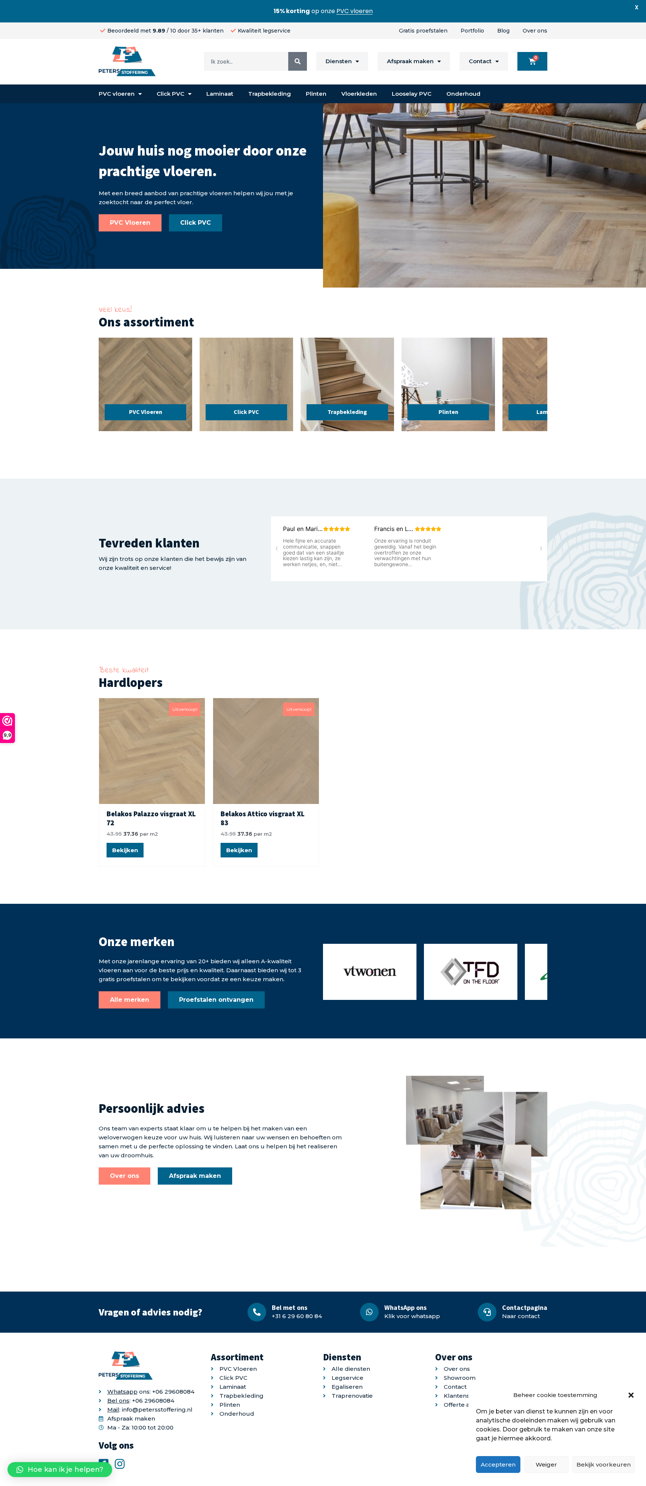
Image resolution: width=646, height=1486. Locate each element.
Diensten (339, 61)
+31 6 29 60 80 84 (297, 1316)
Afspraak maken (410, 61)
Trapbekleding (269, 93)
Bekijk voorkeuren (603, 1464)
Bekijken (125, 850)
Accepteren (498, 1464)
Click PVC (170, 93)
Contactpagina (524, 1307)
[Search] (297, 61)
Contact (480, 61)
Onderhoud (463, 93)
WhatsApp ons (405, 1307)
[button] (631, 1395)
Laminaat (219, 93)
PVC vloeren (117, 93)
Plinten (316, 93)
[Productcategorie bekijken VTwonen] (369, 974)
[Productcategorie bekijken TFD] (470, 974)
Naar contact (521, 1316)
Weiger (546, 1464)
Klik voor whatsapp (412, 1316)
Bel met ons (289, 1307)
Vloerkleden (359, 93)
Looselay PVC (411, 93)
